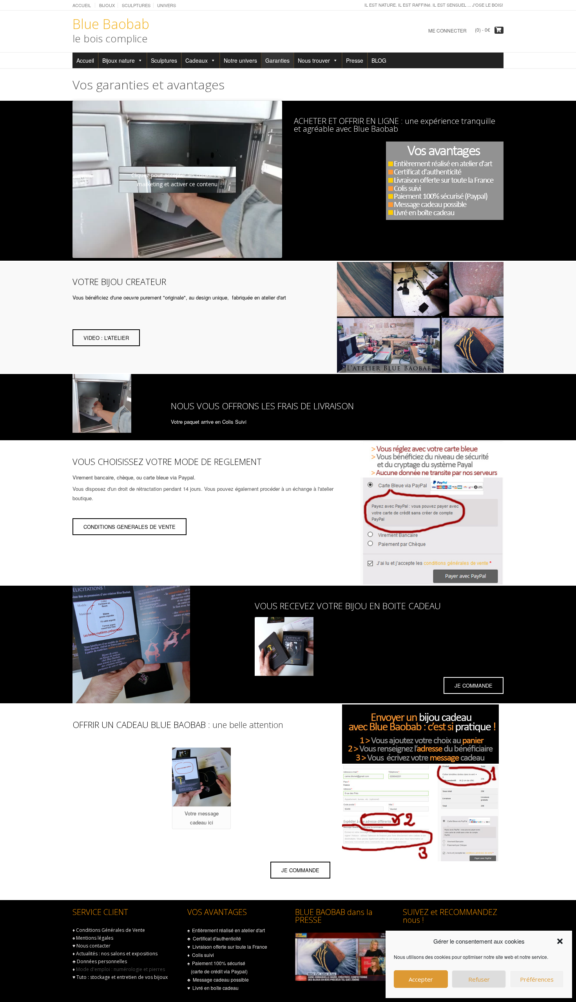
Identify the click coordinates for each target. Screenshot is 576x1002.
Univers (166, 5)
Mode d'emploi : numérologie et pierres (120, 969)
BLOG (378, 60)
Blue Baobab (110, 24)
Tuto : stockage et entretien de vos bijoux (122, 977)
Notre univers (240, 60)
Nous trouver (314, 60)
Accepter (421, 979)
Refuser (479, 979)
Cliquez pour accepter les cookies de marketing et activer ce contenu (177, 179)
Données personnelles (102, 961)
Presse (354, 60)
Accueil (81, 5)
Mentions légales (94, 938)
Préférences (537, 979)
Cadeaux (196, 60)
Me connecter (447, 30)
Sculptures (136, 5)
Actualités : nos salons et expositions (117, 953)
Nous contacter (93, 945)
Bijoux (107, 5)
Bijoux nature (118, 60)
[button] (560, 941)
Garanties (277, 60)
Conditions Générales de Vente (110, 930)
